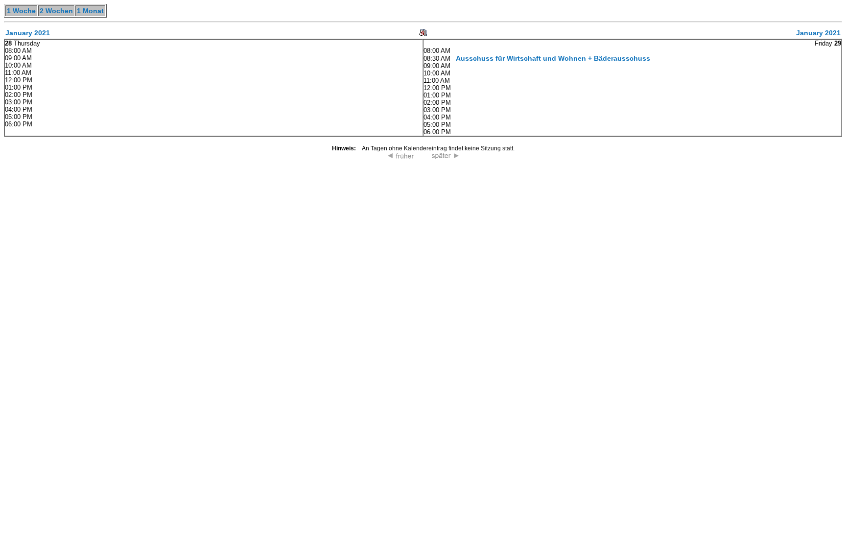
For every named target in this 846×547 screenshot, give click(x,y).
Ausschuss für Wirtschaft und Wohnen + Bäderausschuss (553, 58)
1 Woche (21, 11)
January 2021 (27, 33)
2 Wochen (56, 11)
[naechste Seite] (445, 157)
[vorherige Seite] (401, 157)
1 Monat (90, 11)
